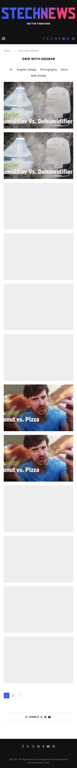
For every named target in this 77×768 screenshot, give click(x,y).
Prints (64, 70)
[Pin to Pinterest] (45, 717)
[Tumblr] (59, 38)
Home (7, 50)
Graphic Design (26, 70)
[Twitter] (47, 38)
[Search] (73, 38)
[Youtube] (63, 38)
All (10, 70)
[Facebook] (43, 38)
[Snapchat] (68, 38)
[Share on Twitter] (41, 717)
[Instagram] (52, 38)
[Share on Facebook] (38, 717)
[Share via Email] (49, 717)
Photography (48, 70)
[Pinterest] (56, 38)
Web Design (38, 76)
